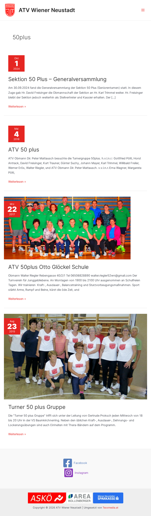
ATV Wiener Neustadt (47, 10)
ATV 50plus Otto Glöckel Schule (48, 267)
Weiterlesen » (17, 107)
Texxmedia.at (110, 507)
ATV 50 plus (23, 149)
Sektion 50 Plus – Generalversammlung (57, 79)
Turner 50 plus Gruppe (36, 407)
